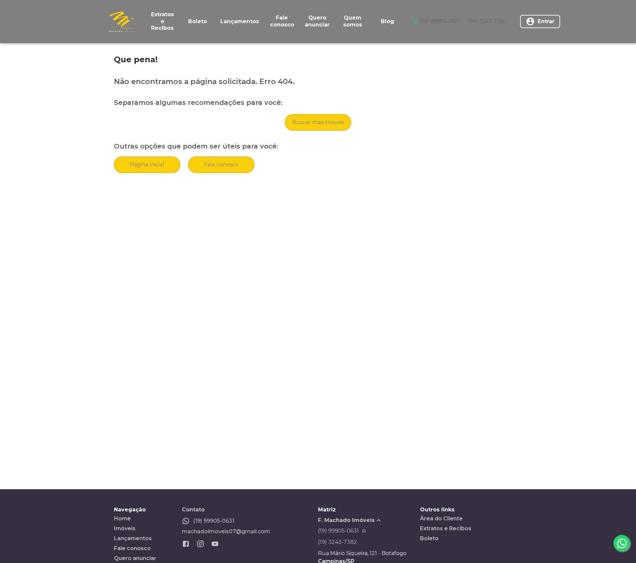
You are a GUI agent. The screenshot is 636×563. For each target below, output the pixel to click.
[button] (369, 520)
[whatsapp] (621, 543)
